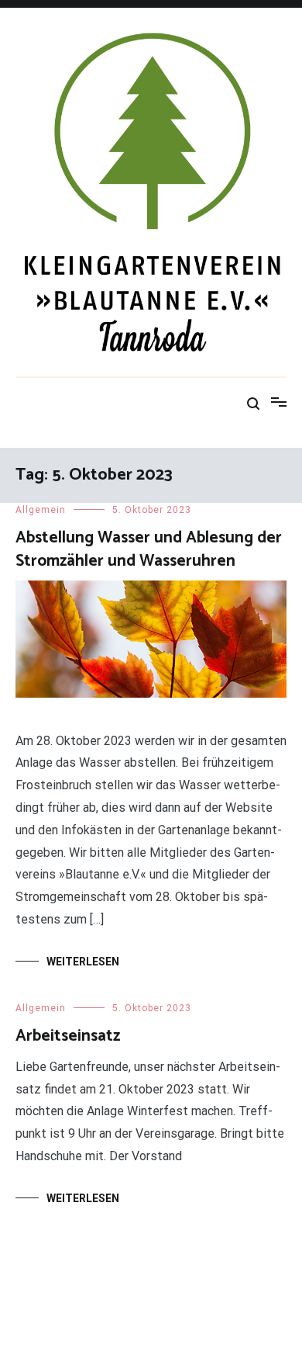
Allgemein (40, 509)
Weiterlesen (82, 961)
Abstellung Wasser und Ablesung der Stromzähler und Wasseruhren (148, 549)
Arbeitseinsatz (67, 1036)
